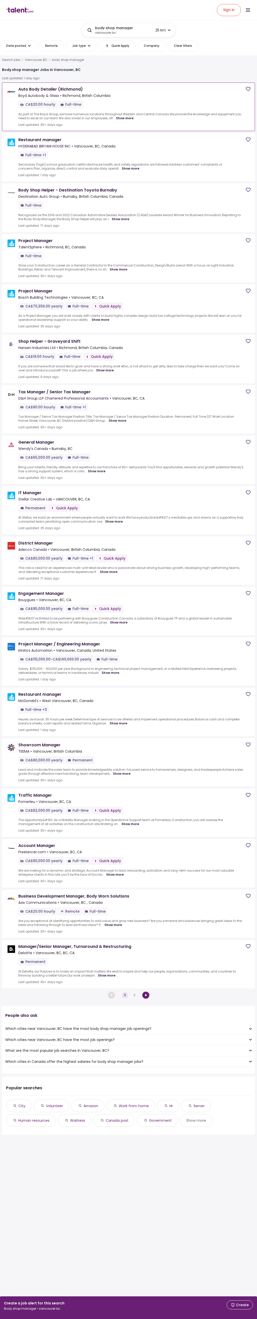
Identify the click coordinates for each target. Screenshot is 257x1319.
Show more (125, 118)
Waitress (77, 1120)
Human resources (33, 1120)
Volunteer (54, 1105)
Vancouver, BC (36, 59)
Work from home (134, 1105)
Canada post (117, 1120)
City (21, 1105)
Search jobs (11, 59)
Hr (171, 1105)
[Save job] (248, 89)
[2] (145, 995)
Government (160, 1120)
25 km (160, 30)
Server (199, 1105)
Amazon (91, 1105)
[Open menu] (248, 10)
